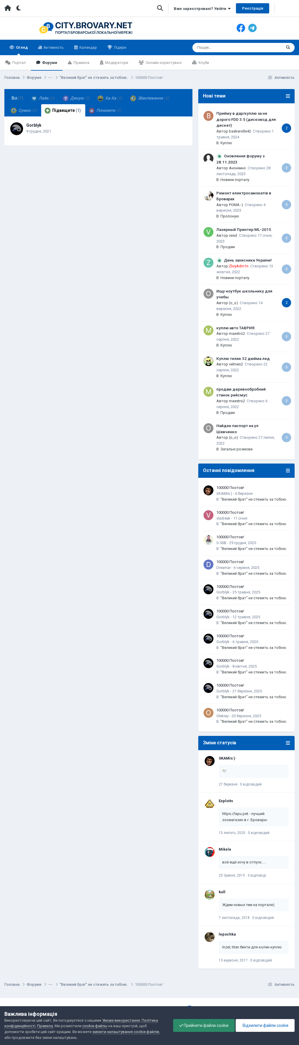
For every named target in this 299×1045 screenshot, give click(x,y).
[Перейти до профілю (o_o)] (208, 294)
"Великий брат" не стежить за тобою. (253, 499)
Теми (269, 48)
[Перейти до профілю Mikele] (210, 852)
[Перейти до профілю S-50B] (208, 540)
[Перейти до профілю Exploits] (210, 804)
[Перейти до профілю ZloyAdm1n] (208, 263)
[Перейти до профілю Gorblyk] (16, 128)
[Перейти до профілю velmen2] (208, 361)
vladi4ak (223, 518)
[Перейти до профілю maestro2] (208, 330)
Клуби (203, 62)
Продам (227, 247)
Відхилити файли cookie (265, 1025)
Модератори (116, 62)
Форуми (49, 62)
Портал (18, 62)
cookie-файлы (94, 1026)
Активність (53, 47)
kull (222, 892)
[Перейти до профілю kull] (210, 895)
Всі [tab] (17, 98)
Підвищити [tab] (66, 110)
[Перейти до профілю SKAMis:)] (208, 490)
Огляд (21, 47)
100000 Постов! (230, 487)
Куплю (226, 143)
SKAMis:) (224, 493)
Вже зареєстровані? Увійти (201, 8)
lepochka (227, 934)
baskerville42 (240, 131)
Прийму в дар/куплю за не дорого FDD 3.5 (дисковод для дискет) (246, 119)
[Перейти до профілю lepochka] (210, 937)
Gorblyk (33, 125)
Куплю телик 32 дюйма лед (243, 358)
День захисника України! (248, 260)
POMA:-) (236, 205)
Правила (81, 62)
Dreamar (223, 567)
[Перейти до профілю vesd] (208, 232)
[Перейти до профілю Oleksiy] (208, 713)
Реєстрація (252, 8)
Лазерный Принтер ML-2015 (243, 229)
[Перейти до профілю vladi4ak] (208, 515)
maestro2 (237, 333)
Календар (88, 47)
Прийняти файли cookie (206, 1025)
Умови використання (121, 1020)
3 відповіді (257, 875)
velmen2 (236, 364)
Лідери (119, 47)
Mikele (225, 849)
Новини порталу (234, 179)
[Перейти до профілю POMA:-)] (208, 196)
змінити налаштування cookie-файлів (125, 1032)
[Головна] (7, 8)
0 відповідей (251, 784)
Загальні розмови (236, 449)
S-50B (221, 543)
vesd (233, 235)
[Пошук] (288, 47)
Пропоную (229, 216)
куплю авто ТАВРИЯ (235, 327)
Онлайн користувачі (163, 62)
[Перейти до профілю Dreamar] (208, 564)
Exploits (226, 801)
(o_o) (233, 303)
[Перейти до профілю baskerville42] (208, 116)
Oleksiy (222, 716)
